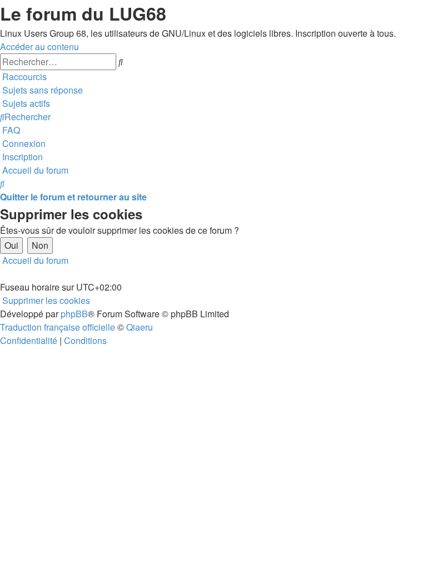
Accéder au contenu (39, 46)
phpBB (74, 313)
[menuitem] (41, 89)
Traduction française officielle (57, 327)
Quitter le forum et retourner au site (73, 196)
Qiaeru (139, 327)
